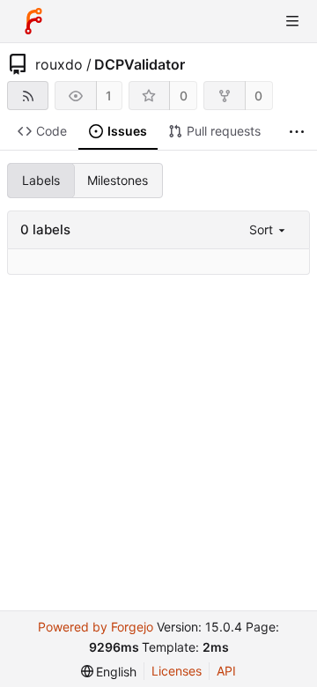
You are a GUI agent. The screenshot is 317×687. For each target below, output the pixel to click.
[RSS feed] (27, 95)
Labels (41, 180)
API (226, 670)
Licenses (176, 670)
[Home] (33, 21)
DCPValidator (139, 64)
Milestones (117, 180)
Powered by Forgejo (95, 626)
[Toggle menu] (292, 21)
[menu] (269, 229)
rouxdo (59, 64)
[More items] (297, 132)
